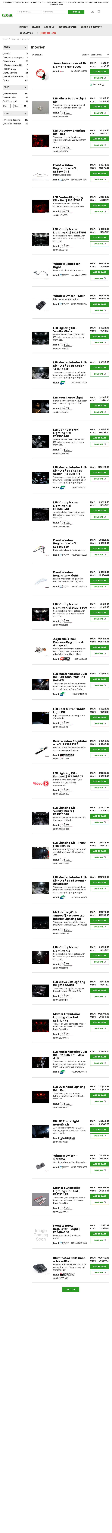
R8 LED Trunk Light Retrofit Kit (66, 1122)
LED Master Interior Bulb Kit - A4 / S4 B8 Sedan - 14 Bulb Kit (70, 366)
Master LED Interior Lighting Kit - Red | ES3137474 (66, 1017)
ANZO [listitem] (7, 53)
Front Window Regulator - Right (65, 573)
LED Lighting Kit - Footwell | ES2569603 (68, 774)
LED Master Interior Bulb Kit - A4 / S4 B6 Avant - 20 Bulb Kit (70, 880)
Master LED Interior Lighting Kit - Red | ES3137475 (66, 1191)
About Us (49, 27)
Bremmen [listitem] (10, 61)
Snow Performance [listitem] (14, 76)
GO (24, 106)
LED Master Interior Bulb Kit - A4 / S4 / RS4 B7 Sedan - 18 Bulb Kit (70, 470)
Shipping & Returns (91, 27)
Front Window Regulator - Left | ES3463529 (65, 543)
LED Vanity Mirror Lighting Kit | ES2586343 (65, 506)
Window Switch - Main (69, 296)
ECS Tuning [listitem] (10, 69)
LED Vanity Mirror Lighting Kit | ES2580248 (65, 433)
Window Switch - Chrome (65, 1157)
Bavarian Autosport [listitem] (14, 57)
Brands (23, 27)
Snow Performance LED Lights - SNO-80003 (69, 65)
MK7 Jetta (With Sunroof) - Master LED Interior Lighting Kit (68, 915)
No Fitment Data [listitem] (13, 123)
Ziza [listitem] (7, 80)
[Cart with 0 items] (98, 11)
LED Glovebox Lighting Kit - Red (69, 132)
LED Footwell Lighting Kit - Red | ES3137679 (68, 198)
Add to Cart (99, 71)
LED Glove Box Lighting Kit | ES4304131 (69, 983)
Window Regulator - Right (67, 265)
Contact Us (26, 33)
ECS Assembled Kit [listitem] (14, 65)
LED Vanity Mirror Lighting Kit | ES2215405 (70, 606)
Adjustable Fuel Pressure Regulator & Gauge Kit (68, 642)
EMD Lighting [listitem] (11, 72)
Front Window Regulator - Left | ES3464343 (65, 168)
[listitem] (14, 93)
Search (36, 27)
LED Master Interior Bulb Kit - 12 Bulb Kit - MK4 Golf (70, 1055)
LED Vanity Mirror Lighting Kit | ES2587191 (69, 230)
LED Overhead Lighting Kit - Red (69, 1088)
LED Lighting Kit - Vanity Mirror (65, 329)
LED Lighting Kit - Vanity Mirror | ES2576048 (65, 811)
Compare (99, 78)
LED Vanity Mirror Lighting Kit (65, 949)
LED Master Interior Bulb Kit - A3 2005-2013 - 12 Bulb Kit (70, 677)
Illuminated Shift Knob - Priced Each (69, 1259)
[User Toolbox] (92, 11)
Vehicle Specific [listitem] (12, 120)
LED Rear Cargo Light (68, 397)
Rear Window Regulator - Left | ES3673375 (70, 742)
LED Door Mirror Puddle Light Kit (69, 710)
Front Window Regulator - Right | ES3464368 (66, 1229)
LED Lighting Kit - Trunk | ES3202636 (69, 844)
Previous (107, 1524)
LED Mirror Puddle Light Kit (69, 100)
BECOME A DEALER (67, 27)
